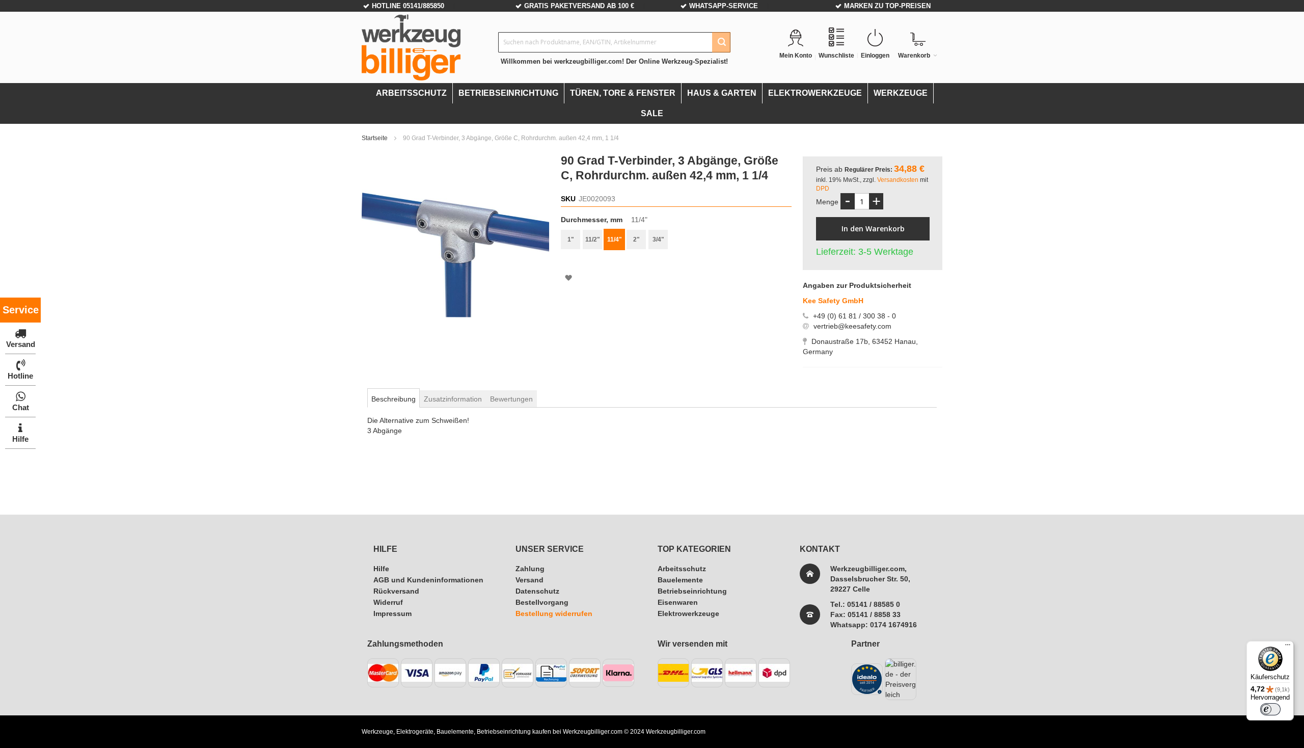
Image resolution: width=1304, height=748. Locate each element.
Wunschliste (836, 55)
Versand (529, 580)
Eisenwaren (678, 602)
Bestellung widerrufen (553, 613)
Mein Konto (795, 55)
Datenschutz (537, 591)
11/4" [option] (614, 239)
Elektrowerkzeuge (688, 613)
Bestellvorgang (541, 602)
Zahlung (530, 569)
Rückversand (396, 591)
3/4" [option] (658, 239)
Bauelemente (680, 580)
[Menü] (1288, 647)
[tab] (393, 399)
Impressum (392, 613)
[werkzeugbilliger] (411, 47)
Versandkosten (898, 179)
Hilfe (381, 569)
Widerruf (388, 602)
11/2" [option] (592, 239)
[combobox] (614, 42)
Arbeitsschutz (682, 569)
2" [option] (636, 239)
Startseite (375, 138)
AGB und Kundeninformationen (428, 580)
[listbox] (676, 241)
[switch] (1270, 709)
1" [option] (570, 239)
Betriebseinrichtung (692, 591)
